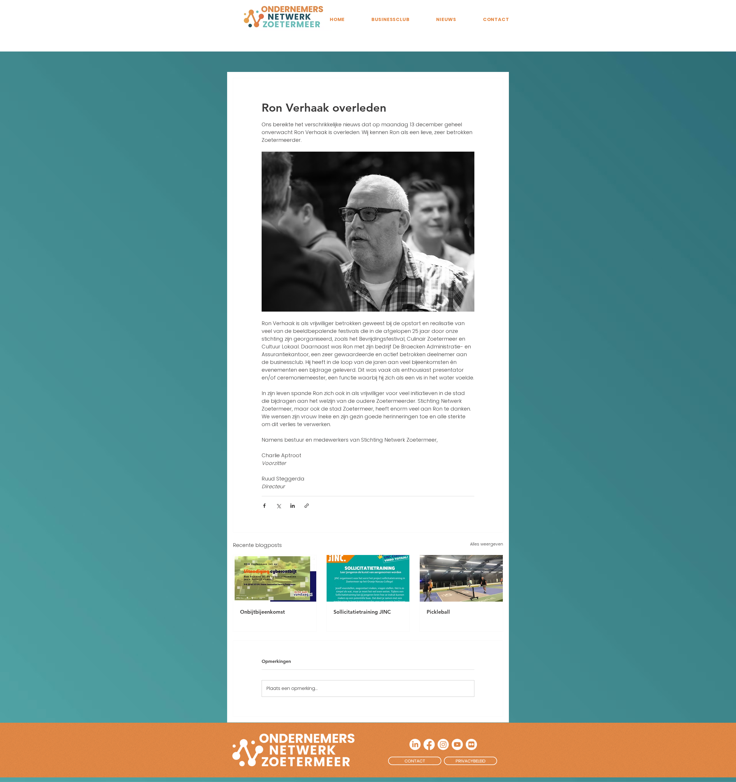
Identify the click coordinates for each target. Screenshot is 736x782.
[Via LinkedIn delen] (292, 505)
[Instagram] (443, 744)
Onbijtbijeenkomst (262, 612)
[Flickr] (471, 744)
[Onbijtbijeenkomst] (274, 578)
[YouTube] (457, 744)
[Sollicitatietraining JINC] (368, 578)
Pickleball (438, 612)
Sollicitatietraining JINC (362, 612)
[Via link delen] (306, 505)
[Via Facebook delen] (264, 505)
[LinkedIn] (415, 744)
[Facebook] (429, 744)
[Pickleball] (461, 578)
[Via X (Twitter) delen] (278, 505)
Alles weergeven (486, 544)
